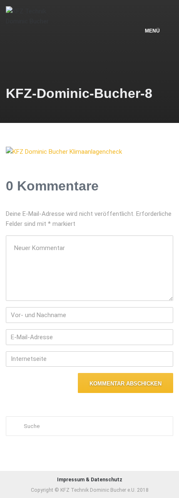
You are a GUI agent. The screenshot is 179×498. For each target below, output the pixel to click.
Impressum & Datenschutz (89, 480)
